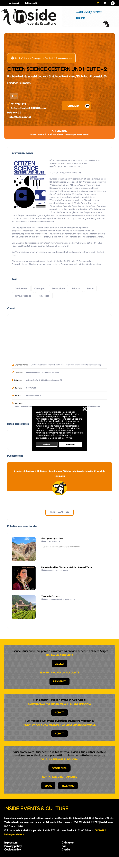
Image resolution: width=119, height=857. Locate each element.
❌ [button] (84, 408)
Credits (66, 849)
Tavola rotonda (23, 295)
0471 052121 (101, 830)
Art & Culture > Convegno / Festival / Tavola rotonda (41, 58)
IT (98, 3)
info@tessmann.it (20, 116)
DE (105, 3)
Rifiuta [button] (46, 444)
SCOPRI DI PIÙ (59, 768)
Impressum (11, 842)
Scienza (76, 288)
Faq (64, 846)
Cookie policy (12, 849)
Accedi (15, 3)
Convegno (39, 288)
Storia (90, 288)
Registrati (32, 3)
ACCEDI (59, 663)
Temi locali (43, 295)
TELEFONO (68, 785)
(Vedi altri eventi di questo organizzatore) (83, 365)
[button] (5, 3)
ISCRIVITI (59, 712)
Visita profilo (57, 512)
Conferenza (21, 288)
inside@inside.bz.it (14, 834)
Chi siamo (68, 842)
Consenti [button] (70, 444)
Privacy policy (13, 846)
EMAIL (48, 785)
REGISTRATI (59, 681)
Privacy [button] (69, 437)
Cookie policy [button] (57, 437)
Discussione (58, 288)
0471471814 (18, 103)
